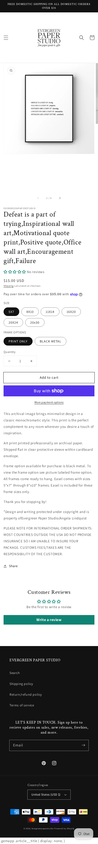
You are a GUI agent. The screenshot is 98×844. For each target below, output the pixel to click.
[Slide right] (59, 198)
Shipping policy (21, 684)
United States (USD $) (45, 794)
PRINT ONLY (18, 341)
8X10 (30, 312)
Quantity (9, 352)
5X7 (11, 312)
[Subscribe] (83, 745)
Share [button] (13, 566)
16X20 (71, 312)
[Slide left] (38, 198)
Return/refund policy (26, 694)
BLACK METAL (50, 341)
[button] (6, 37)
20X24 (13, 322)
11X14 (50, 312)
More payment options (49, 402)
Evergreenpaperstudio (43, 828)
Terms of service (22, 705)
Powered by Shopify (64, 828)
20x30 (34, 322)
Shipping (9, 285)
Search (15, 673)
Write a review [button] (48, 619)
